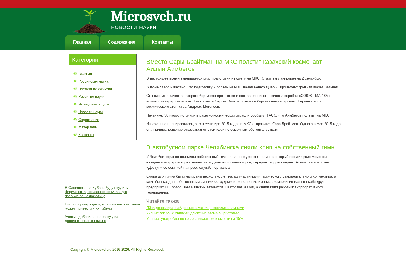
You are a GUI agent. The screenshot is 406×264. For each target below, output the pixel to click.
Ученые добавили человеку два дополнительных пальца (91, 219)
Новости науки (90, 112)
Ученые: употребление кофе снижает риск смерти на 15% (194, 219)
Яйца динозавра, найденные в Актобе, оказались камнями (195, 208)
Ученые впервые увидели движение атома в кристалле (192, 213)
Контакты (162, 42)
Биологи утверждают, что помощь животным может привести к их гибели (102, 206)
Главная (82, 42)
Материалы (87, 127)
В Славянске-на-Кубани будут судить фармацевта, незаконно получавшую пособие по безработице (96, 192)
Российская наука (93, 81)
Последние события (95, 89)
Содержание (121, 42)
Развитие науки (91, 96)
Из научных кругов (94, 104)
